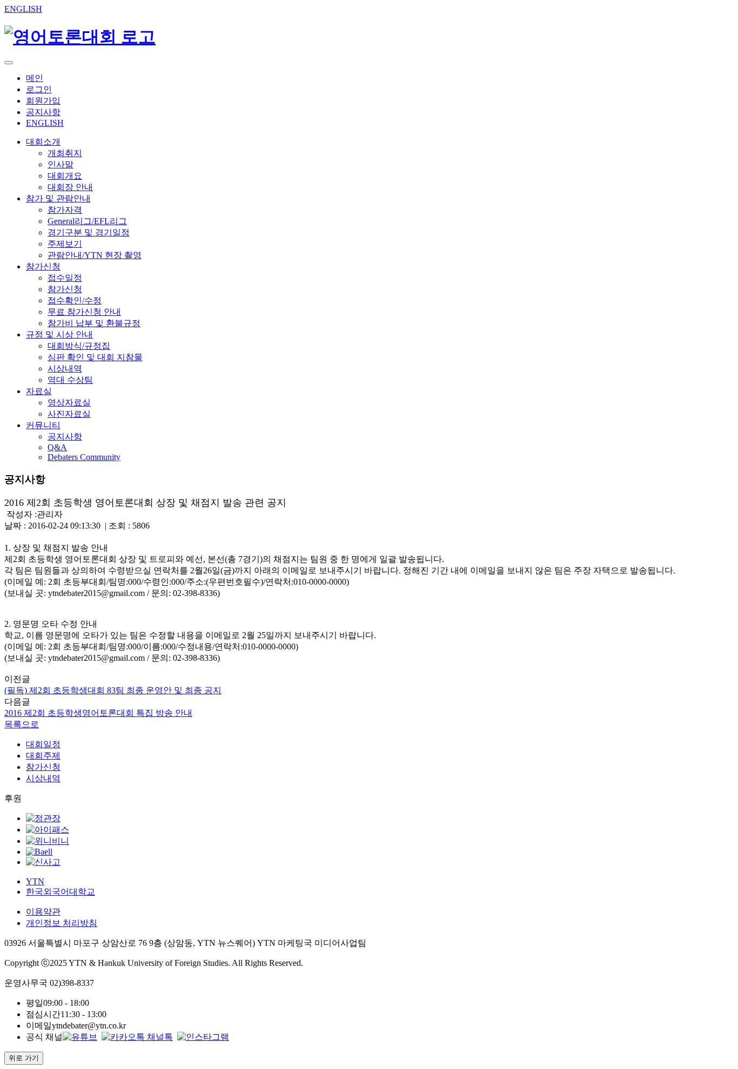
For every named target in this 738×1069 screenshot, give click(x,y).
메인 (34, 78)
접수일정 (65, 277)
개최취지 (65, 153)
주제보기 (65, 243)
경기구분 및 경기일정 (89, 232)
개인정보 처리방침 (61, 923)
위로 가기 (24, 1058)
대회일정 (43, 744)
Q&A (57, 447)
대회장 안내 (70, 187)
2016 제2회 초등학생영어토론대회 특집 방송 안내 (98, 713)
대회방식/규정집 (79, 345)
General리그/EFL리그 (87, 221)
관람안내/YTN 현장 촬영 (95, 255)
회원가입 (43, 100)
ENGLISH (23, 8)
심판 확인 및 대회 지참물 (95, 357)
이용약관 (43, 911)
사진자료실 (69, 413)
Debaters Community (84, 457)
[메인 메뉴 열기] (8, 62)
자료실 (39, 391)
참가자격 (65, 209)
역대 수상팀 (70, 379)
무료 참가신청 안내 (84, 311)
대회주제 (43, 755)
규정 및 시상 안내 (59, 334)
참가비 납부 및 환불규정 (94, 323)
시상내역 (65, 368)
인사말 (60, 164)
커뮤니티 (43, 425)
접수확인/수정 (75, 300)
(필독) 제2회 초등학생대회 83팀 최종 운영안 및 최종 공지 (113, 690)
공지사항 (43, 112)
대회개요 (65, 175)
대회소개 (43, 141)
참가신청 (43, 266)
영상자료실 (69, 402)
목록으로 (21, 724)
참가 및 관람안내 (58, 198)
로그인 (39, 89)
